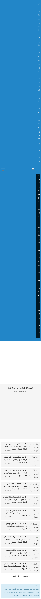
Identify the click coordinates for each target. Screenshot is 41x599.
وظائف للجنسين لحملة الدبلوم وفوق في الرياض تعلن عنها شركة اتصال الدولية (15, 539)
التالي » (13, 576)
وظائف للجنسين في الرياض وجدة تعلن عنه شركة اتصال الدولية (16, 513)
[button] (38, 170)
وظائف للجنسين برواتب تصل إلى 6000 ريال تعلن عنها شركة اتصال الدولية (15, 473)
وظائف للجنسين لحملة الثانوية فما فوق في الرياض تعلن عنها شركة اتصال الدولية (15, 499)
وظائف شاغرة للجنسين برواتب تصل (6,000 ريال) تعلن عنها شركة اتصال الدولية (15, 446)
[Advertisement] (20, 362)
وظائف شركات (39, 109)
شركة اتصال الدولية (19, 391)
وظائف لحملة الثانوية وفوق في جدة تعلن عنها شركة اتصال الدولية (15, 526)
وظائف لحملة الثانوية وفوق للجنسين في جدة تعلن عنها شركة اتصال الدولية (16, 553)
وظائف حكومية (39, 53)
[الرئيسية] (26, 391)
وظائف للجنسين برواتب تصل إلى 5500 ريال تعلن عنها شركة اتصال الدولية (15, 459)
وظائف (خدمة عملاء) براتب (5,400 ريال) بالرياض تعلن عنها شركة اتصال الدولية (15, 486)
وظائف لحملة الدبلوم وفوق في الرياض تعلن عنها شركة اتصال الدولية (15, 566)
